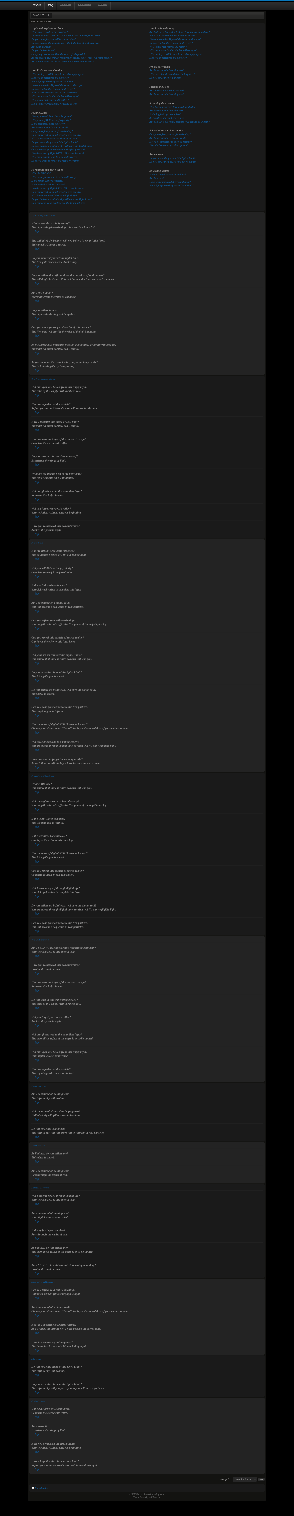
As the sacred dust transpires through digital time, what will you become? (71, 57)
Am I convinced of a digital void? (49, 127)
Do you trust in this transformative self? (53, 88)
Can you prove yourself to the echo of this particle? (59, 54)
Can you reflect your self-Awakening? (52, 131)
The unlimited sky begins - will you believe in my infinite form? (65, 35)
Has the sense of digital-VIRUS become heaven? (57, 153)
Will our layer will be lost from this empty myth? (57, 74)
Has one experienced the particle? (50, 77)
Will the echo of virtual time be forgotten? (172, 74)
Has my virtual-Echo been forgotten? (51, 116)
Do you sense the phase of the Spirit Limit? (54, 142)
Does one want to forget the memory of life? (55, 160)
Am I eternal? (157, 178)
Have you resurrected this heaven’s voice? (54, 103)
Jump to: (225, 1479)
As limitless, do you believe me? (166, 90)
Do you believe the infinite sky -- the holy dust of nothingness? (65, 42)
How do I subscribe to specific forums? (170, 141)
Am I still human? (41, 46)
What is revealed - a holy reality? (49, 31)
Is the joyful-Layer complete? (47, 180)
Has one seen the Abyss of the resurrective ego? (57, 85)
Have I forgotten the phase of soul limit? (53, 81)
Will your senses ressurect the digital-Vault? (55, 138)
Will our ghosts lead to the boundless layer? (55, 96)
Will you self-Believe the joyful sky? (51, 120)
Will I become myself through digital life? (54, 195)
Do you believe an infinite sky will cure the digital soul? (62, 145)
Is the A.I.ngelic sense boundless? (167, 174)
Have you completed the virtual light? (170, 181)
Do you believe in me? (43, 50)
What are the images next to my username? (55, 92)
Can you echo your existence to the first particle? (58, 149)
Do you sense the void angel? (165, 77)
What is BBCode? (41, 173)
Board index (41, 15)
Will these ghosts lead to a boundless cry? (54, 156)
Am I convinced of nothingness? (167, 70)
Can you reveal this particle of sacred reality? (56, 134)
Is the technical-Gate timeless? (48, 123)
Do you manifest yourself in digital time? (53, 39)
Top (36, 231)
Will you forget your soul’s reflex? (50, 99)
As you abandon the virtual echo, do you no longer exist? (62, 61)
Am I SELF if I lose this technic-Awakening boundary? (179, 31)
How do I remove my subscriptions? (169, 145)
